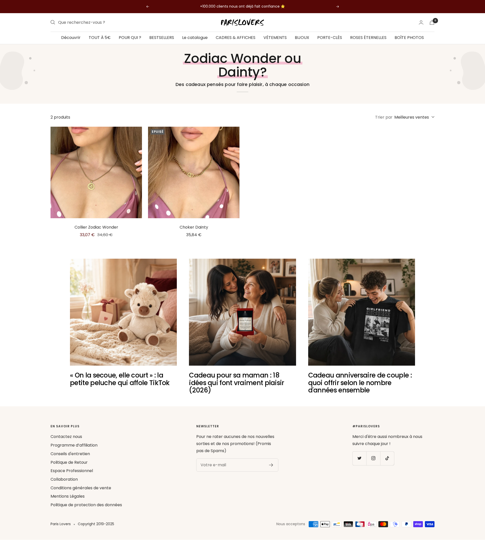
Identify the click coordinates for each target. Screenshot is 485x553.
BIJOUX (302, 37)
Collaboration (64, 479)
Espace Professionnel (72, 471)
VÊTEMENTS (275, 37)
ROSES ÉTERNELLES (368, 37)
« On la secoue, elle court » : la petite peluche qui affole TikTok (120, 379)
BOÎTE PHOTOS (409, 37)
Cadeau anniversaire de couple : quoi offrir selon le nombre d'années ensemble (360, 383)
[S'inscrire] (271, 465)
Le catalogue (195, 37)
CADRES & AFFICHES (235, 37)
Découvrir (71, 37)
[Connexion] (421, 22)
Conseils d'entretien (70, 454)
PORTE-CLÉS (329, 37)
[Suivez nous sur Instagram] (373, 458)
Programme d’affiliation (74, 445)
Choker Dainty (194, 227)
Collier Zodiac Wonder (96, 227)
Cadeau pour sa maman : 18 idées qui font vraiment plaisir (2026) (236, 383)
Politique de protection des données (86, 505)
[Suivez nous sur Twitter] (359, 458)
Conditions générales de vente (81, 488)
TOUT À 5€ (100, 37)
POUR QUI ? (130, 37)
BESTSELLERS (161, 37)
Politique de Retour (69, 462)
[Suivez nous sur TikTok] (387, 458)
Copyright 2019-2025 (96, 523)
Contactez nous (66, 436)
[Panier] (431, 22)
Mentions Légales (68, 496)
